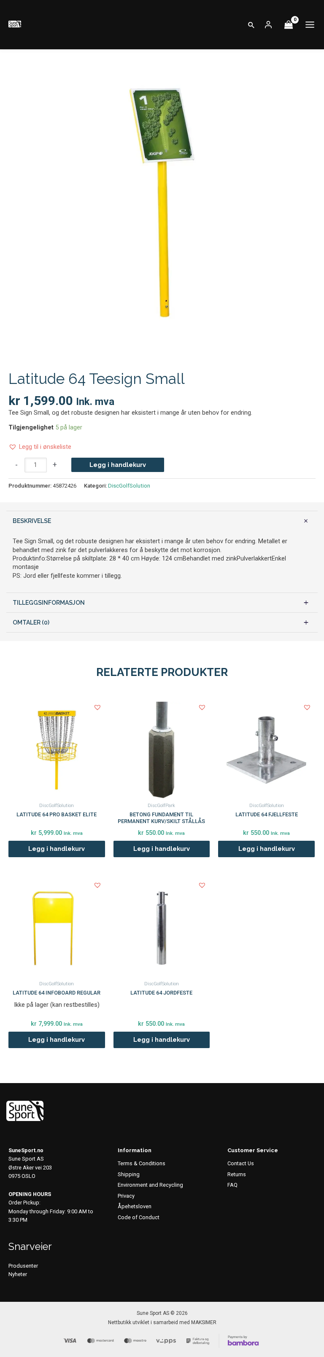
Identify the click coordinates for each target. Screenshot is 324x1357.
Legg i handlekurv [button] (56, 848)
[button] (251, 25)
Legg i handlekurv (117, 464)
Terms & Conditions (141, 1163)
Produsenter (23, 1266)
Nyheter (17, 1274)
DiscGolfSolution (129, 486)
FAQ (232, 1185)
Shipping (129, 1174)
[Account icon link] (268, 25)
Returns (236, 1174)
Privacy (126, 1196)
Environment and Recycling (150, 1185)
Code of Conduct (138, 1217)
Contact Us (240, 1163)
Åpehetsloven (134, 1206)
